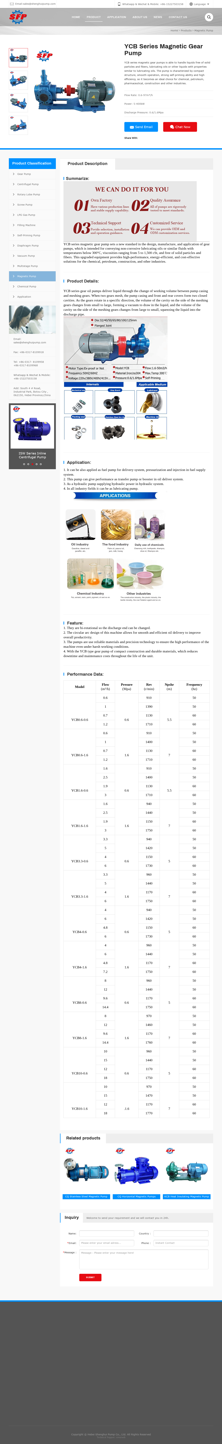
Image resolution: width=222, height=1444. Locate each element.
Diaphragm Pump (22, 1394)
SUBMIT (90, 1277)
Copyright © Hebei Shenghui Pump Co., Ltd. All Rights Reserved (111, 1434)
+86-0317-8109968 (26, 365)
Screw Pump (19, 1365)
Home (174, 30)
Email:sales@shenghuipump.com (104, 1355)
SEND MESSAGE (166, 1373)
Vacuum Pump (20, 1401)
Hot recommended (32, 1332)
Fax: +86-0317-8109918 (29, 352)
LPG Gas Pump (21, 1372)
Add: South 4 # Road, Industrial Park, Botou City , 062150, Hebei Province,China (32, 392)
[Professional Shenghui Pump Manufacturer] (18, 17)
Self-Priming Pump (23, 1387)
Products (186, 30)
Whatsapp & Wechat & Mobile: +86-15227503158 (32, 377)
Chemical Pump (21, 1423)
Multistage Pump (22, 1409)
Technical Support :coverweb (111, 1437)
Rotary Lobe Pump (23, 1358)
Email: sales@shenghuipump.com (30, 340)
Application (18, 1431)
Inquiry (160, 1332)
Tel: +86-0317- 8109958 (29, 361)
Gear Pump (18, 1343)
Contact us (93, 1332)
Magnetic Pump (203, 30)
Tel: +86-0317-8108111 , (99, 1370)
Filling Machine (21, 1380)
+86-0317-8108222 (128, 1370)
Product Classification (31, 163)
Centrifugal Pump (22, 1351)
